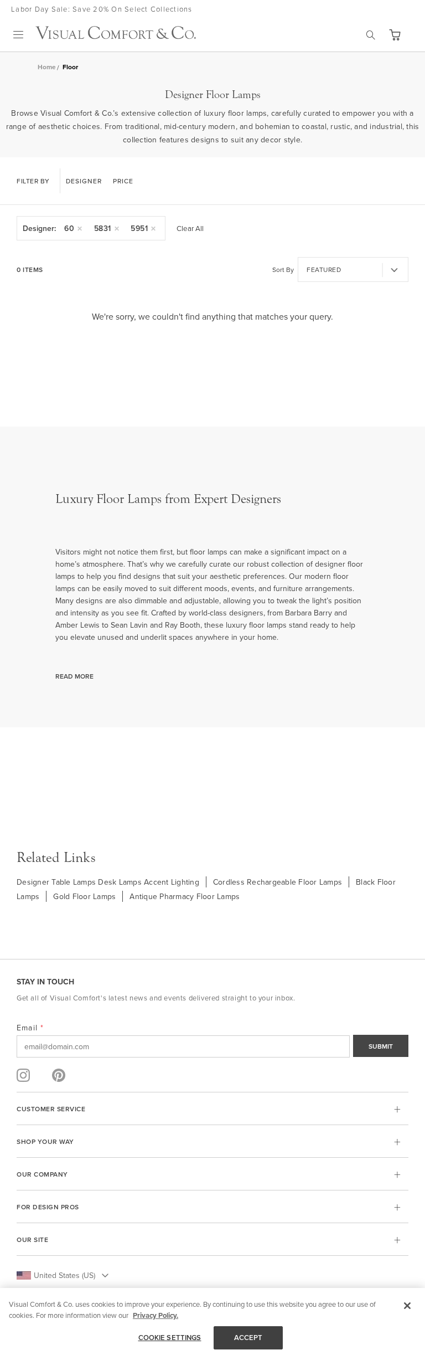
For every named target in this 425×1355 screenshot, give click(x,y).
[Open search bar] (370, 35)
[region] (212, 1321)
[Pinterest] (58, 1075)
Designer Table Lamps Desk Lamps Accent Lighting (108, 881)
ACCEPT (248, 1337)
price (123, 181)
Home (47, 66)
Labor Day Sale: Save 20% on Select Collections (102, 9)
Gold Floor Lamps (84, 896)
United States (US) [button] (64, 1275)
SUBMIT (381, 1046)
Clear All (190, 228)
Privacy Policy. (155, 1315)
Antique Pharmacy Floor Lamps (184, 896)
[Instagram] (23, 1075)
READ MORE (74, 676)
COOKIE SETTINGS (169, 1337)
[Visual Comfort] (115, 36)
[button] (394, 35)
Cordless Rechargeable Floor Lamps (277, 881)
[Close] (407, 1306)
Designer (84, 181)
